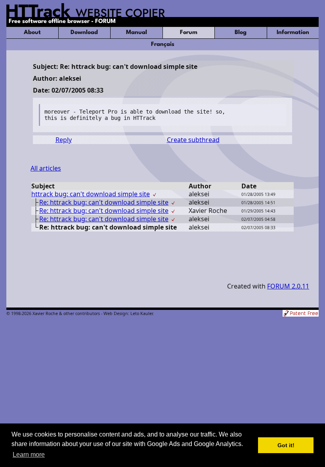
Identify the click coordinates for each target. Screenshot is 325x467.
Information (293, 33)
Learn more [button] (29, 454)
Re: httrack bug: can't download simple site (103, 202)
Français (162, 44)
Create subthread (193, 139)
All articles (46, 168)
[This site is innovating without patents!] (301, 314)
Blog (241, 33)
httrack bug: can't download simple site (90, 194)
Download (84, 33)
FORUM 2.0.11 (288, 286)
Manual (136, 33)
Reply (63, 139)
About (32, 33)
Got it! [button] (285, 445)
